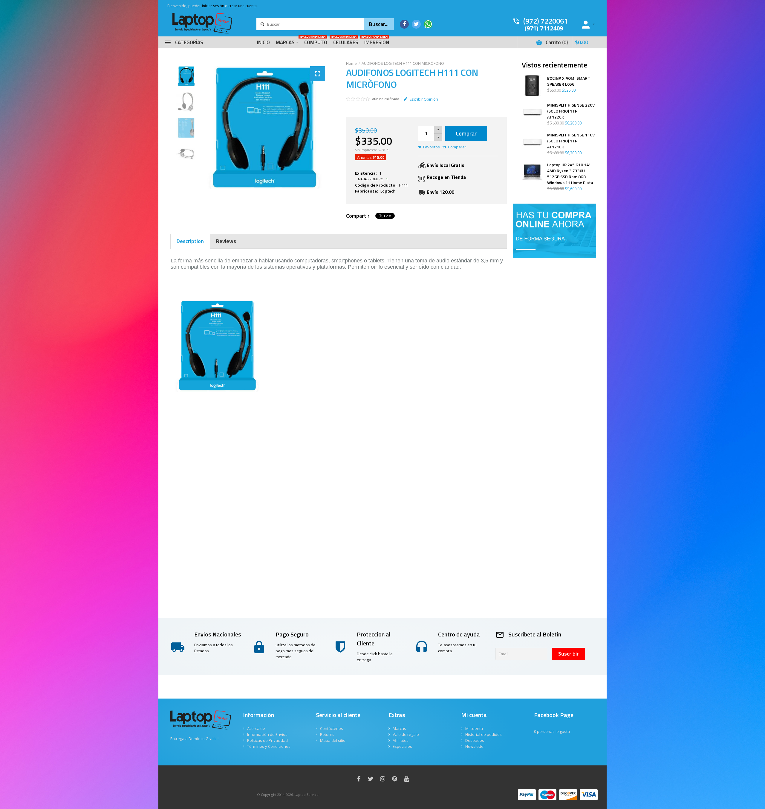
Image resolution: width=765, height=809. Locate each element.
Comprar (466, 133)
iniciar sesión (213, 5)
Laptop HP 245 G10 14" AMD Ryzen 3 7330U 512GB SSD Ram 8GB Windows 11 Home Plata (570, 174)
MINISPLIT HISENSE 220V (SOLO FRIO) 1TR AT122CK (571, 111)
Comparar (457, 147)
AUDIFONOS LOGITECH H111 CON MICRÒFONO (403, 63)
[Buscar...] (379, 24)
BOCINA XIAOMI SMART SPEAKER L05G (568, 81)
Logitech (387, 191)
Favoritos (431, 147)
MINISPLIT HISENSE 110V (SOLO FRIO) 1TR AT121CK (571, 141)
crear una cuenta (242, 5)
